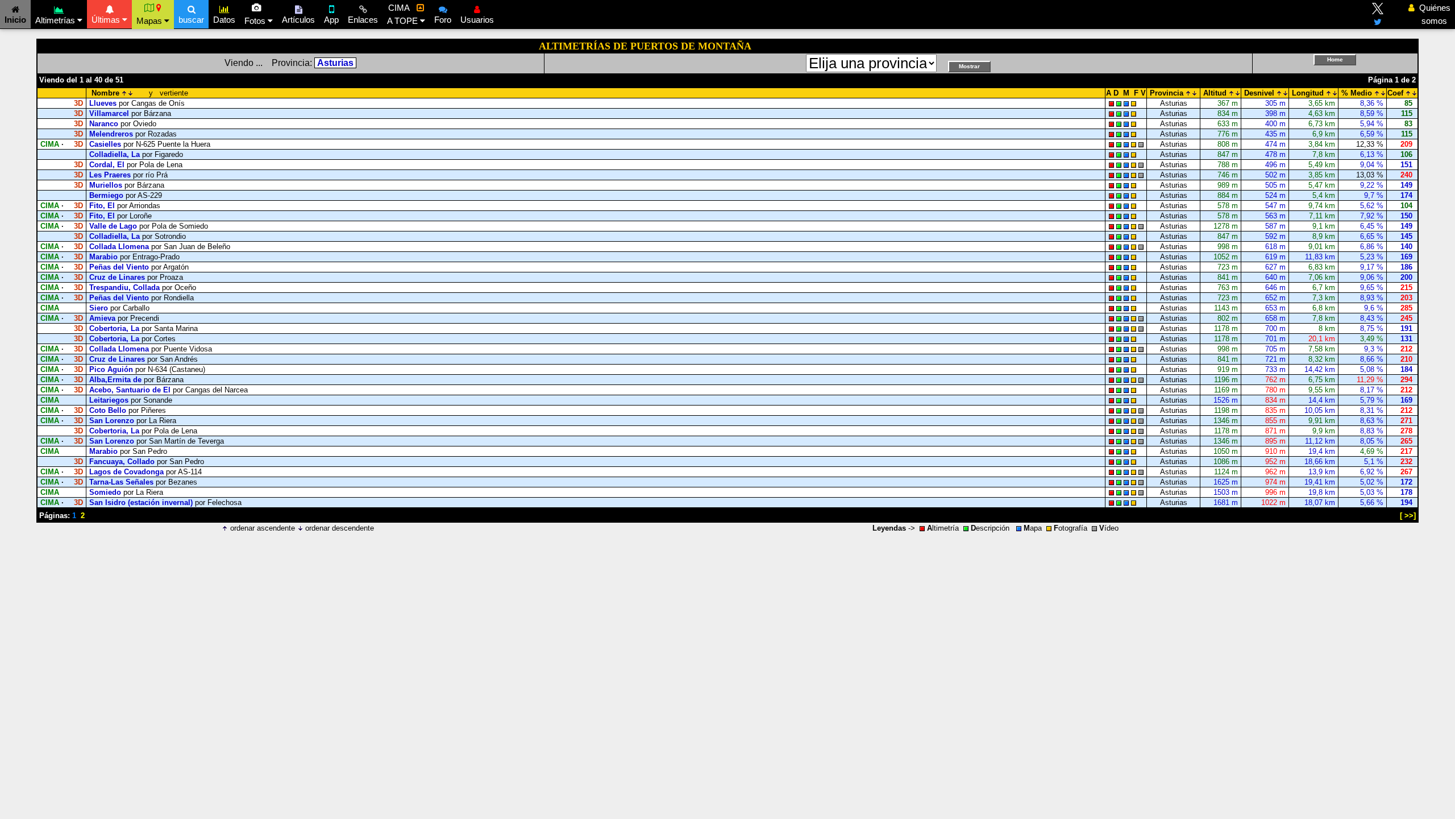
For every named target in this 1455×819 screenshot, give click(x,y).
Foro (442, 19)
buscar (191, 19)
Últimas (107, 19)
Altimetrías (56, 20)
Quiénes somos (1431, 14)
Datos (224, 19)
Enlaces (363, 19)
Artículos (298, 19)
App (331, 19)
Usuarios (477, 19)
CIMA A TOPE (403, 14)
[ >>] (1408, 515)
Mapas (150, 21)
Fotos (256, 21)
